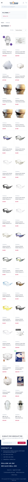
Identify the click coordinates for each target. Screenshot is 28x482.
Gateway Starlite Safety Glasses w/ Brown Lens (19, 295)
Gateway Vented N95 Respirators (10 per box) (20, 77)
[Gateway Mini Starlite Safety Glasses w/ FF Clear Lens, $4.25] (7, 162)
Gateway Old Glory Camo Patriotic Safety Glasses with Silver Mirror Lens (20, 101)
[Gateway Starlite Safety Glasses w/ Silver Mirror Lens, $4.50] (7, 259)
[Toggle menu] (1, 2)
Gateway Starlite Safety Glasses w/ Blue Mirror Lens (19, 247)
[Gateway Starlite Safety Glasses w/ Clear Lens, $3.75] (7, 332)
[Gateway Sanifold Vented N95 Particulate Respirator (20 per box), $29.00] (7, 356)
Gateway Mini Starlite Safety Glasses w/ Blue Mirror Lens (7, 149)
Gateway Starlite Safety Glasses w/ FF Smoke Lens (7, 222)
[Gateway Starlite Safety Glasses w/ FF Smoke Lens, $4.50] (7, 210)
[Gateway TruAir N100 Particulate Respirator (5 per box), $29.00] (20, 40)
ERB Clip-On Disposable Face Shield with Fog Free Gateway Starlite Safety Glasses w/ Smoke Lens (20, 417)
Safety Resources (20, 472)
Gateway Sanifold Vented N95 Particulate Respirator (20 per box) (7, 368)
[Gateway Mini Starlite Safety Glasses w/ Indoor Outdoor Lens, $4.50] (20, 162)
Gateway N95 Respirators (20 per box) (7, 77)
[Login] (23, 3)
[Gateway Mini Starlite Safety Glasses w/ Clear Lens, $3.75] (20, 186)
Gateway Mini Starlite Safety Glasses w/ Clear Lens (20, 198)
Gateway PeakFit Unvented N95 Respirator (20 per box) (19, 393)
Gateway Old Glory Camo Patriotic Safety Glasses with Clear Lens (7, 125)
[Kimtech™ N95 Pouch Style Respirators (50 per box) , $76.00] (7, 40)
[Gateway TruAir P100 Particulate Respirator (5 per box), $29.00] (20, 332)
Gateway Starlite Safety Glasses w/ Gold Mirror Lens (19, 271)
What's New (14, 474)
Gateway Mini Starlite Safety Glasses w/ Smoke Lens (7, 198)
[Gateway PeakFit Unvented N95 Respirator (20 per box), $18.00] (20, 381)
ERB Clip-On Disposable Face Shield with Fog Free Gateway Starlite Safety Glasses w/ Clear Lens (7, 417)
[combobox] (21, 30)
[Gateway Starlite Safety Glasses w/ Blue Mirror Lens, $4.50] (20, 235)
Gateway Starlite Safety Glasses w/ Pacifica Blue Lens (7, 295)
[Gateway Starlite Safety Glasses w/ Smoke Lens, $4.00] (20, 308)
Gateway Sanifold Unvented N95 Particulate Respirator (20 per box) (20, 368)
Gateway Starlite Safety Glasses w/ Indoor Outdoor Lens (7, 247)
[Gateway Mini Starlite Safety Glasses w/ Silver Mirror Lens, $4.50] (20, 138)
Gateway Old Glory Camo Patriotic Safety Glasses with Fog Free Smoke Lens (20, 125)
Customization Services (9, 472)
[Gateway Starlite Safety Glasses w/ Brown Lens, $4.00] (20, 283)
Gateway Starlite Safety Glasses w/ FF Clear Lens (20, 222)
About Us (9, 470)
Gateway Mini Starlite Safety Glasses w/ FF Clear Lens (7, 174)
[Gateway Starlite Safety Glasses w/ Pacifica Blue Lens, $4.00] (7, 283)
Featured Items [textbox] (19, 30)
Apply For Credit (16, 470)
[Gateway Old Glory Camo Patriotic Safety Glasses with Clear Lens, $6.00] (7, 113)
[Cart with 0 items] (26, 3)
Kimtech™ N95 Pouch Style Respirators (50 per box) (7, 52)
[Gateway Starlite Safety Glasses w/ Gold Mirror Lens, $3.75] (20, 259)
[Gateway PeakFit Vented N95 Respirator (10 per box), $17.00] (7, 381)
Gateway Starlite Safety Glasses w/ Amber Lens (7, 320)
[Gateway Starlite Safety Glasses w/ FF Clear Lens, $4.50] (20, 210)
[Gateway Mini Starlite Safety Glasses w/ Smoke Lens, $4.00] (7, 186)
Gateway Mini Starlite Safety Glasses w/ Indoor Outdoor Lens (20, 174)
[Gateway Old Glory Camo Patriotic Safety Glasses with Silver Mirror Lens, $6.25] (20, 89)
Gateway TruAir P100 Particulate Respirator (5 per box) (20, 344)
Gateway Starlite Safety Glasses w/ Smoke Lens (19, 320)
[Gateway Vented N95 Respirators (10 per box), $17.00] (20, 65)
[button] (14, 16)
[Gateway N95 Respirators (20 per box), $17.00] (7, 65)
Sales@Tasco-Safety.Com (9, 459)
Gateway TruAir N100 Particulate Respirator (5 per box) (20, 52)
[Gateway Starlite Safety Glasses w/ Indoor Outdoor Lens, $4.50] (7, 235)
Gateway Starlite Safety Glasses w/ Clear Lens (7, 344)
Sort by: (12, 30)
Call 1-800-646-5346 (8, 457)
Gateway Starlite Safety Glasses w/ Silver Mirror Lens (7, 271)
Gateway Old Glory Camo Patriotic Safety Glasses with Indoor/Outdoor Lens (7, 101)
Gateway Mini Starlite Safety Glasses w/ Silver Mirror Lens (20, 149)
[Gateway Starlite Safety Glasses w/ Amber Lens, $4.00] (7, 308)
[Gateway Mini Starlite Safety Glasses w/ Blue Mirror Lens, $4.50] (7, 138)
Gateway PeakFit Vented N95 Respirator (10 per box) (7, 393)
